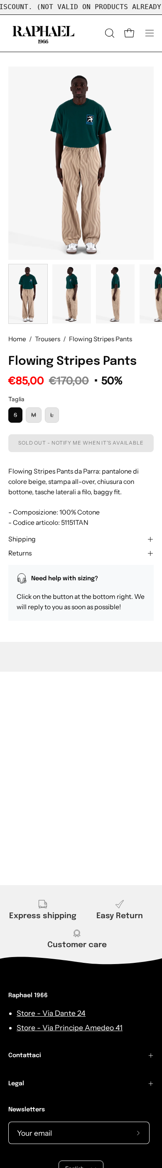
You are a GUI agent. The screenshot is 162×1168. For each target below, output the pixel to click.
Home (17, 339)
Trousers (47, 339)
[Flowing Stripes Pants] (28, 294)
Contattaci (24, 1055)
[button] (109, 33)
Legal (16, 1084)
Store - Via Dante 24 (51, 1013)
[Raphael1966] (43, 33)
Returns (20, 553)
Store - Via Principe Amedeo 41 (70, 1027)
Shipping (22, 539)
